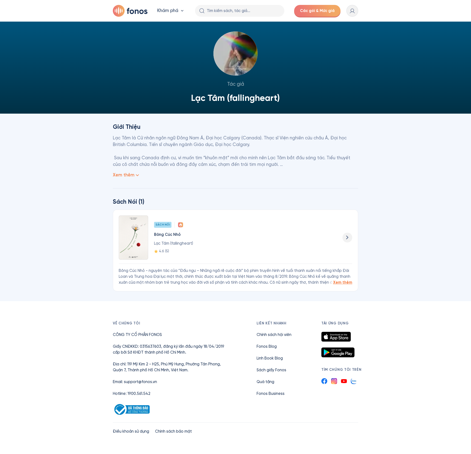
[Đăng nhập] (352, 11)
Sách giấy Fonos (271, 370)
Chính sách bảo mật (173, 431)
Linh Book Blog (270, 358)
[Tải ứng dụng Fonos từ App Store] (336, 337)
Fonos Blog (267, 346)
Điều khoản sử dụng (131, 431)
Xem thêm (342, 282)
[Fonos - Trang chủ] (130, 11)
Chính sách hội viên (274, 335)
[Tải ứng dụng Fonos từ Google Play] (337, 352)
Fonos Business (271, 393)
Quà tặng (265, 382)
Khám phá (167, 10)
